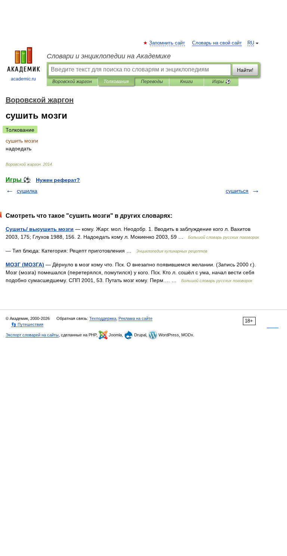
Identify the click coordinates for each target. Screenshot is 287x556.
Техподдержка (102, 318)
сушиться (237, 191)
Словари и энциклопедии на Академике (109, 56)
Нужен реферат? (58, 180)
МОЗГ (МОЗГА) (25, 265)
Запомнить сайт (167, 43)
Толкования (116, 81)
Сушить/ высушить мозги (40, 229)
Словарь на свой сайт (217, 43)
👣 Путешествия (27, 324)
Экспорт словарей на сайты (32, 335)
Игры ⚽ (221, 81)
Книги (186, 81)
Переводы (152, 81)
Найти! (245, 70)
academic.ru (23, 79)
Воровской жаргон (72, 81)
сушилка (27, 191)
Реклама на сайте (135, 318)
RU (250, 43)
